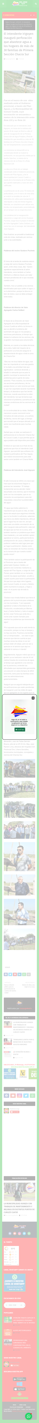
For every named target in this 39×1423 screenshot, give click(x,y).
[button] (28, 1416)
